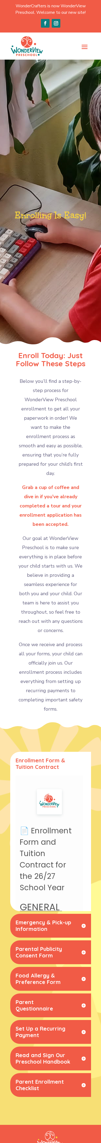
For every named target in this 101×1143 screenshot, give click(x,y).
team (28, 603)
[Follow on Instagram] (56, 23)
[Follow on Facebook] (45, 23)
